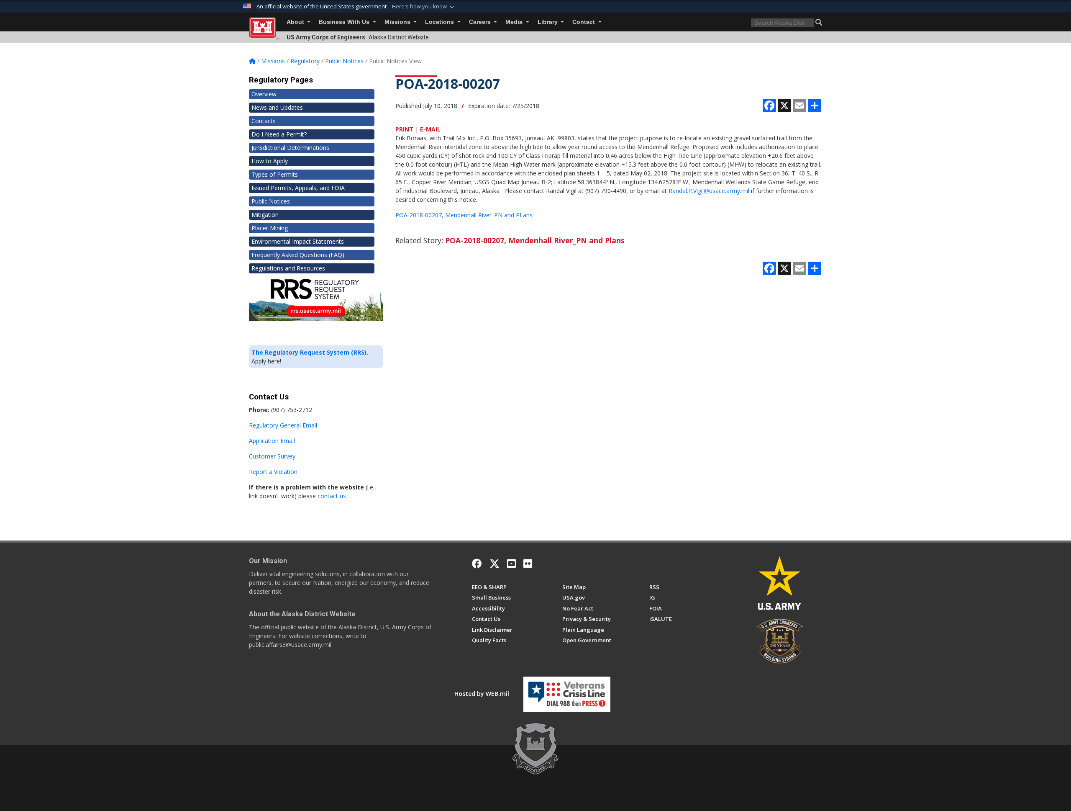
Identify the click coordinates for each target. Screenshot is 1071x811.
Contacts (263, 121)
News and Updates (277, 107)
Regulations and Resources (288, 268)
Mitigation (265, 215)
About (296, 22)
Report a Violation (273, 472)
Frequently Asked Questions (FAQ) (297, 255)
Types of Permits (274, 174)
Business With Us (345, 22)
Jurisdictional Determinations (290, 148)
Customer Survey (272, 456)
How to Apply (269, 161)
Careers (480, 22)
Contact (584, 22)
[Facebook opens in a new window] (477, 563)
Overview (264, 94)
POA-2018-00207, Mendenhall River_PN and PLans (464, 215)
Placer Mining (269, 228)
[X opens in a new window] (494, 563)
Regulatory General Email (283, 425)
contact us (332, 496)
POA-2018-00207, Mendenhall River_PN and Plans (534, 240)
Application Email (272, 441)
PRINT (404, 129)
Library (548, 22)
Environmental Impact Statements (297, 241)
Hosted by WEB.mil (481, 694)
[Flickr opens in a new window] (527, 563)
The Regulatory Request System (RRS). (309, 352)
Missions (398, 22)
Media (514, 22)
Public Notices (270, 201)
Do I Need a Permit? (279, 134)
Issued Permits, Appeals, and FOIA (298, 188)
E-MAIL (430, 129)
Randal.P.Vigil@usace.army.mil (709, 191)
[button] (424, 7)
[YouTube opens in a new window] (511, 563)
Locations (440, 22)
